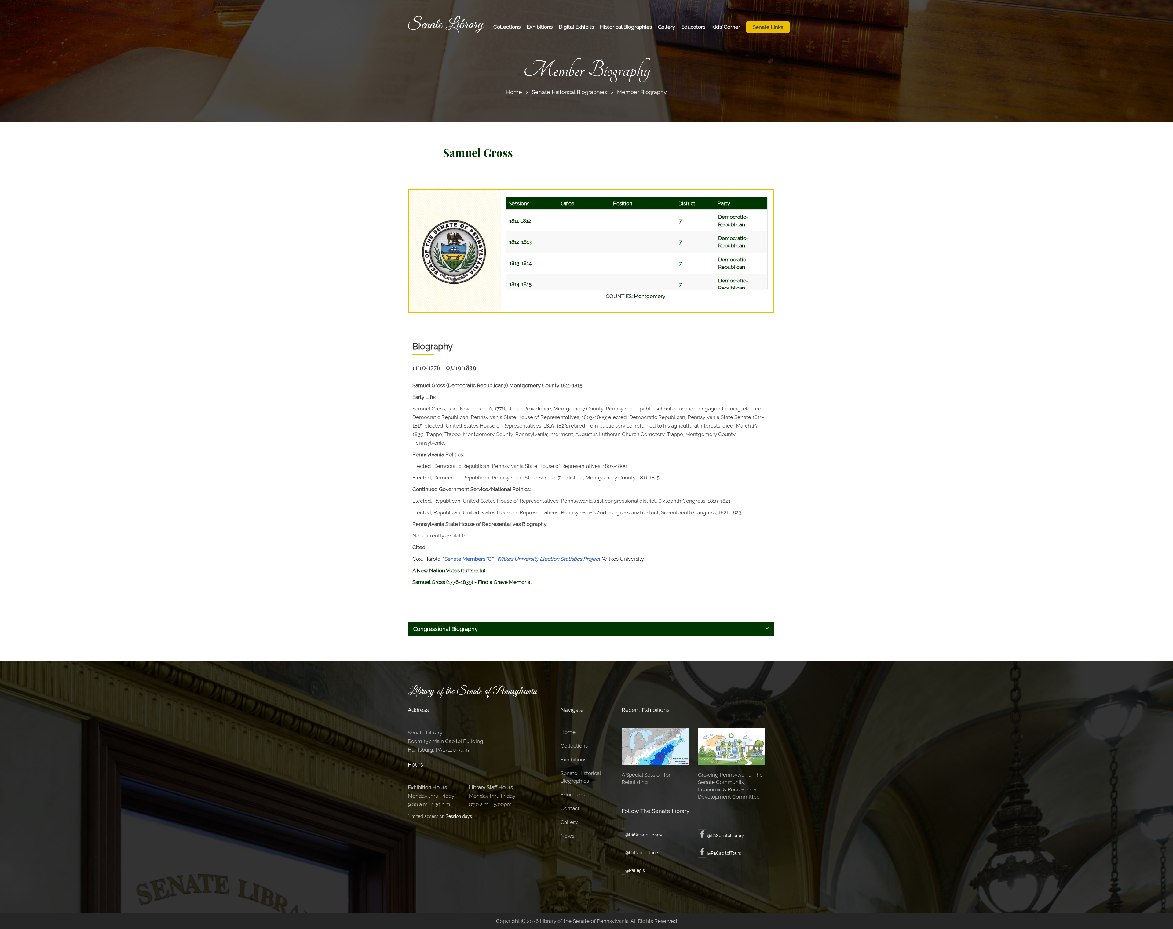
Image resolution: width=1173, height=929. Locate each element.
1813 (526, 242)
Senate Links (768, 27)
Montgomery (649, 296)
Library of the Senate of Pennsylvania (472, 691)
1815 (526, 284)
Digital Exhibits (576, 27)
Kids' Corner (725, 27)
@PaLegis (635, 870)
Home (514, 92)
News (567, 836)
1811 (514, 221)
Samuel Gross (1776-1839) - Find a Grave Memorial (472, 582)
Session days (459, 816)
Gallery (666, 27)
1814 (526, 263)
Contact (570, 808)
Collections (507, 27)
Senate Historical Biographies (569, 92)
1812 (526, 221)
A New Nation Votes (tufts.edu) (448, 570)
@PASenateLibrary (643, 834)
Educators (693, 27)
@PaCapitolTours (642, 852)
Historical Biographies (626, 27)
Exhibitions (540, 27)
